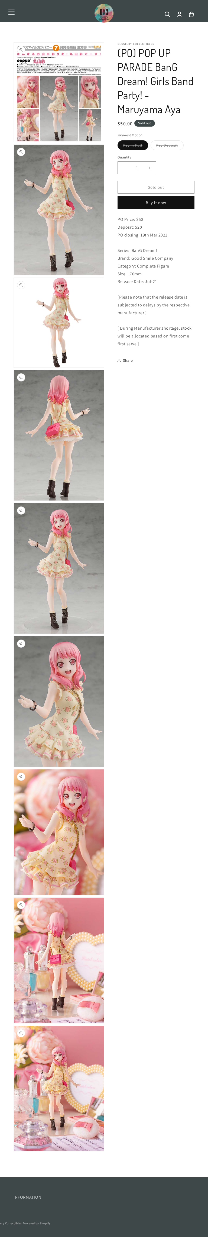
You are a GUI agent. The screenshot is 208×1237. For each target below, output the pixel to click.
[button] (11, 12)
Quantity (124, 157)
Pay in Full (135, 146)
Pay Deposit (170, 146)
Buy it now (156, 202)
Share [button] (128, 360)
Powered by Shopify (37, 1223)
